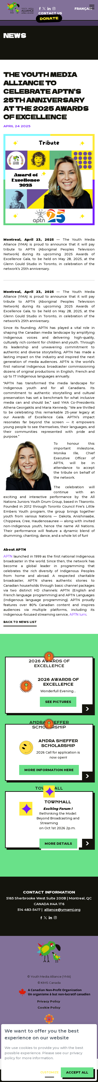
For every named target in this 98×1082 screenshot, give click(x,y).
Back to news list (20, 622)
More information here (49, 770)
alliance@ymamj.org (62, 909)
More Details (58, 844)
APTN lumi (78, 614)
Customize (49, 1072)
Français (83, 9)
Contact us (50, 13)
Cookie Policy (49, 1007)
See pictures (58, 702)
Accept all (77, 1072)
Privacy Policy (48, 1001)
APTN (8, 556)
